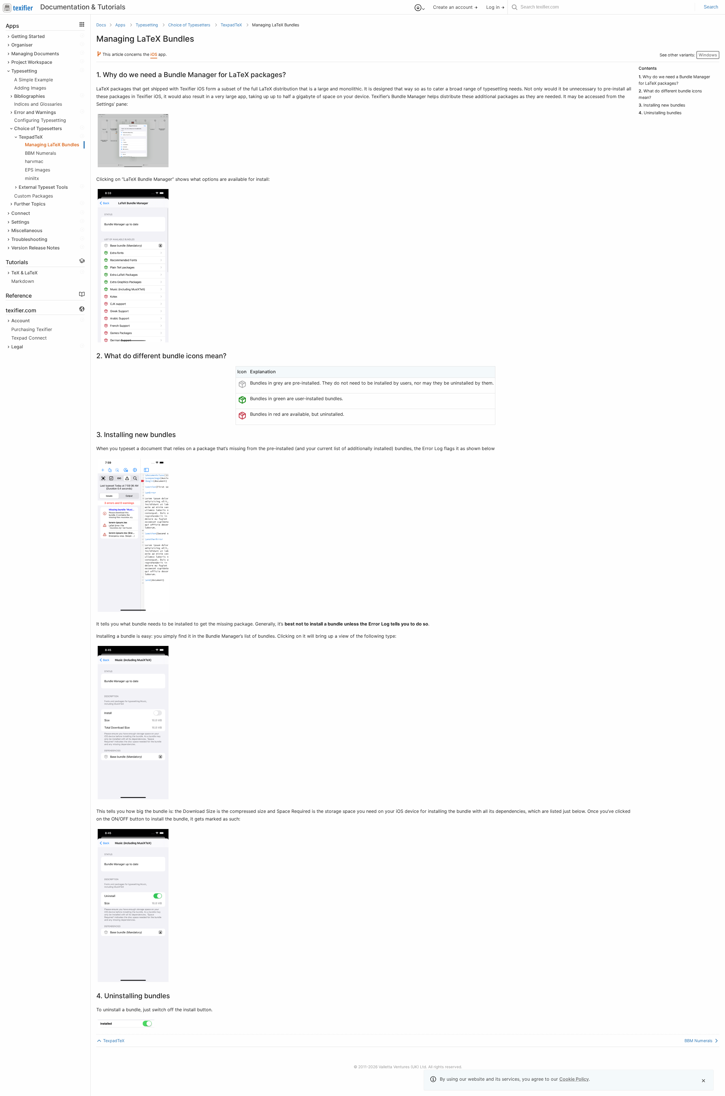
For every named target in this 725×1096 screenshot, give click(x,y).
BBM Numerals (40, 153)
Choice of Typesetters (189, 24)
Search (711, 7)
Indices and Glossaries (38, 104)
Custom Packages (33, 196)
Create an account (453, 7)
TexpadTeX (231, 24)
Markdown (22, 281)
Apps (120, 24)
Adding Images (30, 88)
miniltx (32, 178)
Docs (101, 24)
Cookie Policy (574, 1079)
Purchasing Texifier (31, 329)
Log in (493, 7)
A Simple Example (33, 80)
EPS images (37, 170)
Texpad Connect (29, 338)
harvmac (34, 161)
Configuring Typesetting (40, 120)
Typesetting (147, 24)
